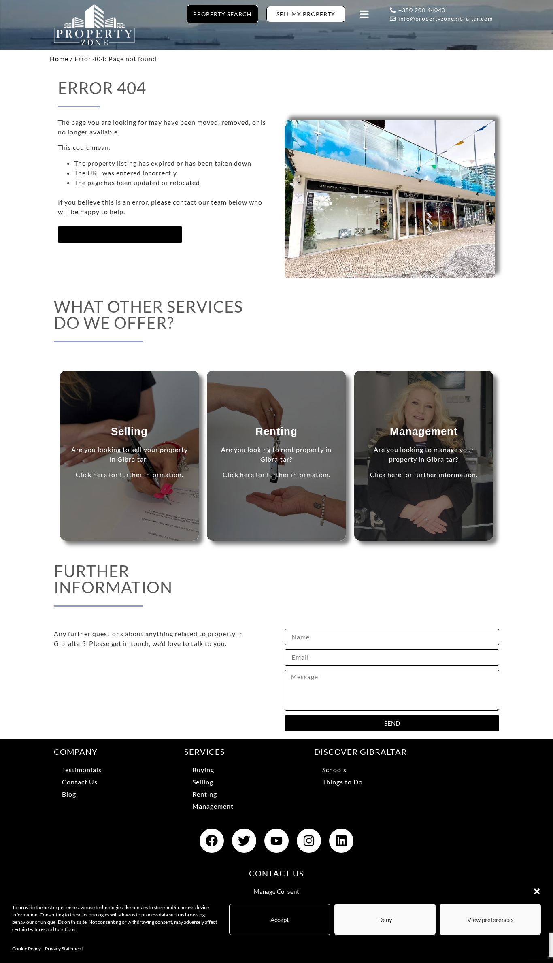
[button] (537, 891)
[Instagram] (309, 841)
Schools (334, 769)
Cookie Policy (26, 949)
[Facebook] (212, 841)
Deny (385, 919)
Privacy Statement (64, 949)
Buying (203, 769)
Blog (69, 794)
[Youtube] (276, 841)
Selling (202, 782)
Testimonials (82, 769)
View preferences (490, 919)
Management (213, 806)
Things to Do (342, 782)
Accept (279, 919)
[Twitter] (244, 841)
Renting (204, 794)
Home (59, 58)
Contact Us (80, 782)
